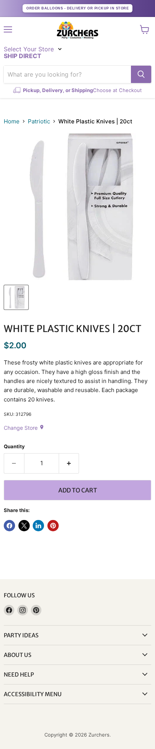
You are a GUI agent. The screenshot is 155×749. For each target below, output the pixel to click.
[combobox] (67, 74)
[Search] (141, 74)
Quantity (14, 446)
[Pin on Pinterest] (53, 525)
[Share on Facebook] (9, 525)
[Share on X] (24, 525)
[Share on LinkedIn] (38, 525)
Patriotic (39, 121)
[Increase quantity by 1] (69, 463)
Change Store (24, 427)
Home (12, 121)
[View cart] (144, 29)
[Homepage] (77, 30)
